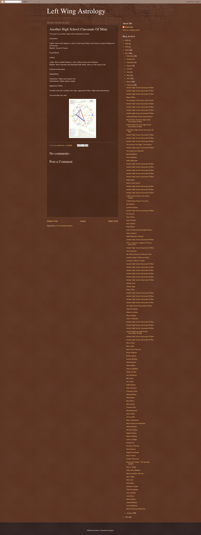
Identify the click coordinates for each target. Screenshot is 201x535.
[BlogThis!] (80, 145)
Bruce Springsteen (132, 420)
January (130, 513)
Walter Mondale (131, 426)
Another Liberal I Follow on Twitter (137, 257)
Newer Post (52, 221)
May (128, 75)
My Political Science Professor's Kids (139, 254)
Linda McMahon (131, 502)
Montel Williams (131, 154)
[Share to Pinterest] (87, 145)
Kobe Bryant (130, 227)
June (129, 72)
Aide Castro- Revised (133, 349)
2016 (127, 517)
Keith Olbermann (132, 161)
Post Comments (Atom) (64, 226)
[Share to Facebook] (85, 145)
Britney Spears (131, 356)
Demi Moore (130, 404)
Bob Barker (130, 483)
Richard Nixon (131, 449)
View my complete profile (131, 30)
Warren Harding (131, 436)
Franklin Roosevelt (132, 459)
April (128, 78)
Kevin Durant (130, 223)
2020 (127, 44)
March (129, 82)
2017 (127, 53)
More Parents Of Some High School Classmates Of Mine (138, 120)
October (130, 59)
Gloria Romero (131, 362)
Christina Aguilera (132, 489)
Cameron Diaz (131, 407)
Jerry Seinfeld (131, 493)
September (131, 62)
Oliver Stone (130, 343)
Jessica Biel (130, 414)
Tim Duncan (130, 214)
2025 (127, 40)
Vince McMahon (131, 506)
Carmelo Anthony (132, 207)
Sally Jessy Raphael (133, 470)
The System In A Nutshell (135, 151)
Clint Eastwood (131, 251)
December (130, 56)
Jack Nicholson (131, 375)
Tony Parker (130, 217)
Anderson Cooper (132, 486)
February (130, 85)
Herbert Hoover (131, 433)
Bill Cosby (129, 378)
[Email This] (78, 145)
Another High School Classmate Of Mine (140, 88)
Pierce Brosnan (131, 388)
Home (83, 221)
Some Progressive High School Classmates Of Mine (136, 332)
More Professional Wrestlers (135, 423)
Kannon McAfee (131, 359)
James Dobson (131, 233)
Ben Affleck (130, 401)
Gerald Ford (130, 443)
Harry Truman (131, 455)
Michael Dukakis (131, 430)
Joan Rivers (130, 496)
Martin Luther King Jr (133, 183)
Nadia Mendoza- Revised (134, 236)
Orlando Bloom (131, 394)
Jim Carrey (130, 381)
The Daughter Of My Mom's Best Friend (139, 100)
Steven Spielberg (132, 369)
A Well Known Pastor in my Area (137, 201)
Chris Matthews (131, 157)
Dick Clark (129, 480)
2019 (127, 47)
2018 (127, 50)
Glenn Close (130, 290)
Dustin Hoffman (131, 352)
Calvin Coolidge (131, 439)
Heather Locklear (132, 312)
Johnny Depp (130, 286)
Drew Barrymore (131, 410)
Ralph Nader (130, 180)
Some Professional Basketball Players (139, 230)
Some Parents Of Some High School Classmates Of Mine (138, 125)
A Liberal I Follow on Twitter (135, 261)
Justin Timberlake (132, 319)
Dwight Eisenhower (132, 452)
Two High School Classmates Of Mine (139, 306)
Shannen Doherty (132, 309)
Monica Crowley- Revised (134, 473)
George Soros (131, 283)
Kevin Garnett (131, 220)
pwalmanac (129, 27)
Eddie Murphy (131, 385)
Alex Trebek (130, 477)
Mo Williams (130, 204)
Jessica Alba (130, 417)
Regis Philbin (130, 97)
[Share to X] (82, 145)
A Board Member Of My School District (139, 117)
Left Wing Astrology (76, 10)
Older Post (113, 221)
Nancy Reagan (131, 315)
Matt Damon (130, 398)
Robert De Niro (131, 372)
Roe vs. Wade (131, 467)
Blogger (110, 530)
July (128, 69)
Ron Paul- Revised (132, 446)
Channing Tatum (131, 391)
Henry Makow (131, 499)
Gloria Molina (130, 365)
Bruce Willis (130, 346)
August (129, 66)
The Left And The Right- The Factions (139, 144)
